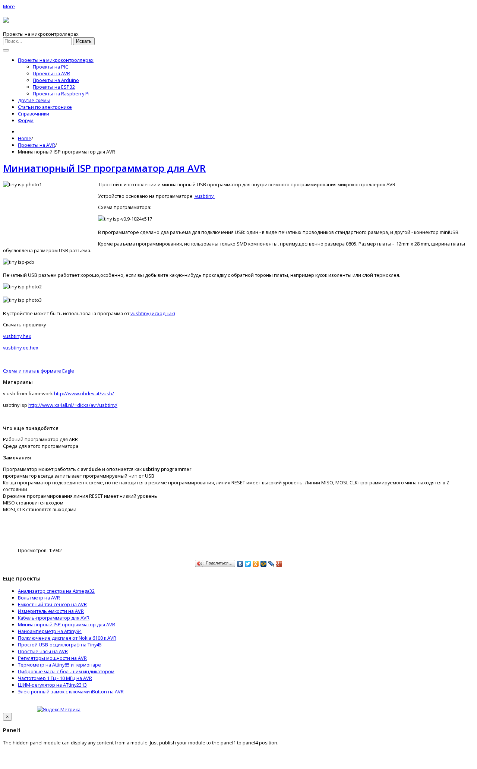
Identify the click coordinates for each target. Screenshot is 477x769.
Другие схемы (34, 100)
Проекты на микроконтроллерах (56, 60)
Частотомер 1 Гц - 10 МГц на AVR (55, 678)
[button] (9, 6)
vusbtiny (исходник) (152, 313)
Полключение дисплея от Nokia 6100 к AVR (67, 637)
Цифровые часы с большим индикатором (66, 671)
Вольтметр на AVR (39, 597)
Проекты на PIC (50, 66)
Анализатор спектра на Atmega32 (56, 591)
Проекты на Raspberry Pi (61, 93)
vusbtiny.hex (17, 336)
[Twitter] (248, 564)
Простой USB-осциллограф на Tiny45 (60, 644)
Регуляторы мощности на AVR (52, 658)
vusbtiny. (204, 196)
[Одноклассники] (256, 564)
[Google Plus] (279, 564)
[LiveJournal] (271, 564)
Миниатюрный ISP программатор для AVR (104, 168)
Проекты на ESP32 (54, 86)
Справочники (33, 113)
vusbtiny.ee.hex (20, 347)
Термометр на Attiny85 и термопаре (59, 664)
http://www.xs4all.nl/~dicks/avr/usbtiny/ (72, 405)
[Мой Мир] (264, 564)
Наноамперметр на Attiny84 (50, 631)
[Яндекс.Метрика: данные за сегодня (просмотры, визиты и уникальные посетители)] (58, 709)
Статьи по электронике (45, 107)
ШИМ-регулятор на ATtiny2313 (52, 684)
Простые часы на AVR (43, 651)
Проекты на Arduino (56, 80)
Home (24, 138)
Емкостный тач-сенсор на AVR (52, 604)
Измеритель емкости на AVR (51, 611)
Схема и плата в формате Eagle (38, 370)
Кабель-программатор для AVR (53, 617)
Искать (84, 41)
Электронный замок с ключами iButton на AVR (71, 691)
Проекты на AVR (51, 73)
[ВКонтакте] (240, 564)
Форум (26, 120)
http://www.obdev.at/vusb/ (84, 393)
